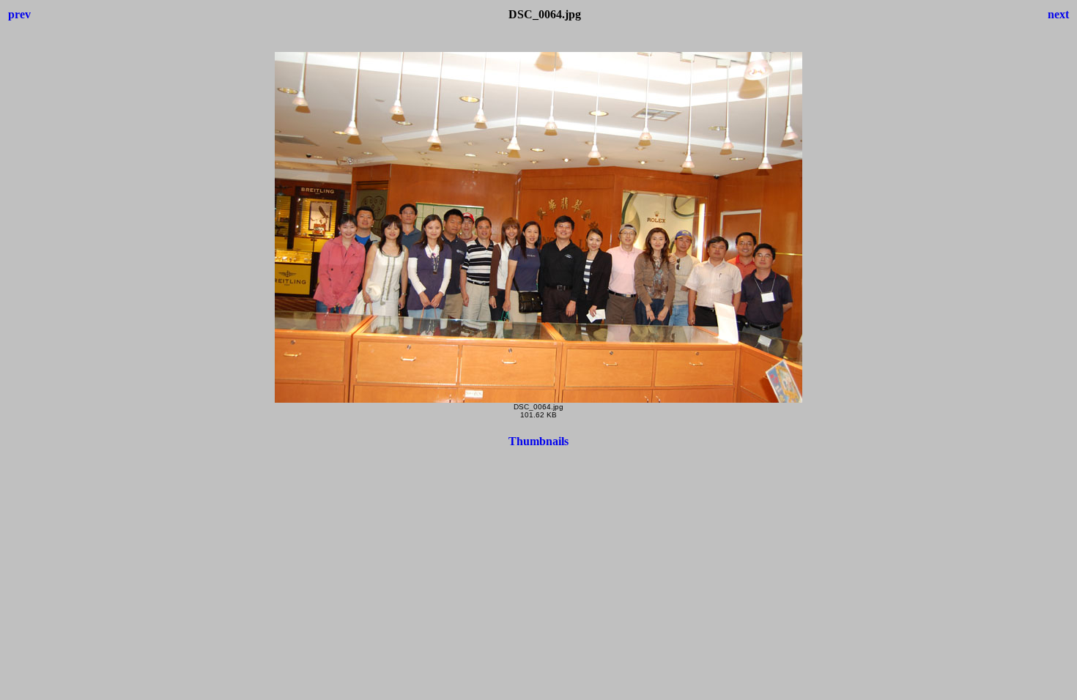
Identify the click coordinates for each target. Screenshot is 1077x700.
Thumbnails (538, 441)
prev (19, 14)
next (1058, 14)
